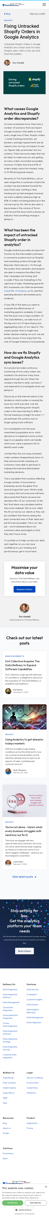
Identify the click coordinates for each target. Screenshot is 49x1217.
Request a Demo (24, 589)
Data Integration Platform (10, 996)
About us (6, 1128)
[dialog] (24, 1200)
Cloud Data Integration (8, 1008)
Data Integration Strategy (10, 1040)
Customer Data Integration (9, 1056)
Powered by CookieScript (24, 1214)
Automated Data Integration (10, 1016)
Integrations (32, 1123)
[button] (43, 4)
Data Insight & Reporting (33, 1011)
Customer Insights (34, 999)
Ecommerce (8, 1153)
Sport (5, 1158)
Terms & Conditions (35, 1078)
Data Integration (10, 989)
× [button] (46, 1187)
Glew (5, 1103)
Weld (5, 1098)
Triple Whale (8, 1078)
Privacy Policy (33, 1083)
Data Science (32, 1004)
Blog (7, 14)
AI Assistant (32, 994)
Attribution (31, 1093)
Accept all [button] (12, 1203)
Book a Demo (24, 951)
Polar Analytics (9, 1083)
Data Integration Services (10, 1048)
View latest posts (24, 876)
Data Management (11, 1002)
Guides (6, 1133)
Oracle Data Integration (10, 1024)
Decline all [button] (35, 1203)
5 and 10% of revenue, (15, 290)
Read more (34, 1198)
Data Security (33, 989)
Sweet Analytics (9, 1088)
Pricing (30, 1128)
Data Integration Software (10, 1032)
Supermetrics (8, 1093)
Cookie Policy (32, 1088)
